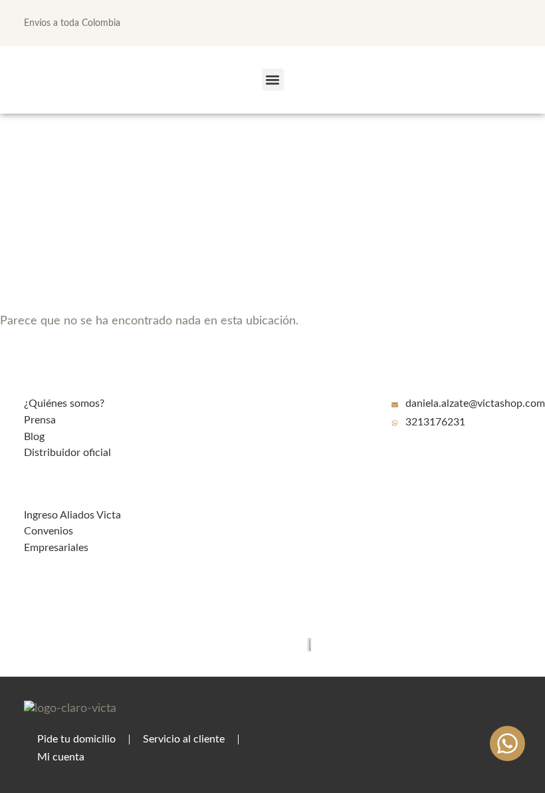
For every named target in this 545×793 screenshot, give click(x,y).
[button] (273, 79)
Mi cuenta (60, 757)
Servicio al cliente (184, 739)
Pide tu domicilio (76, 739)
